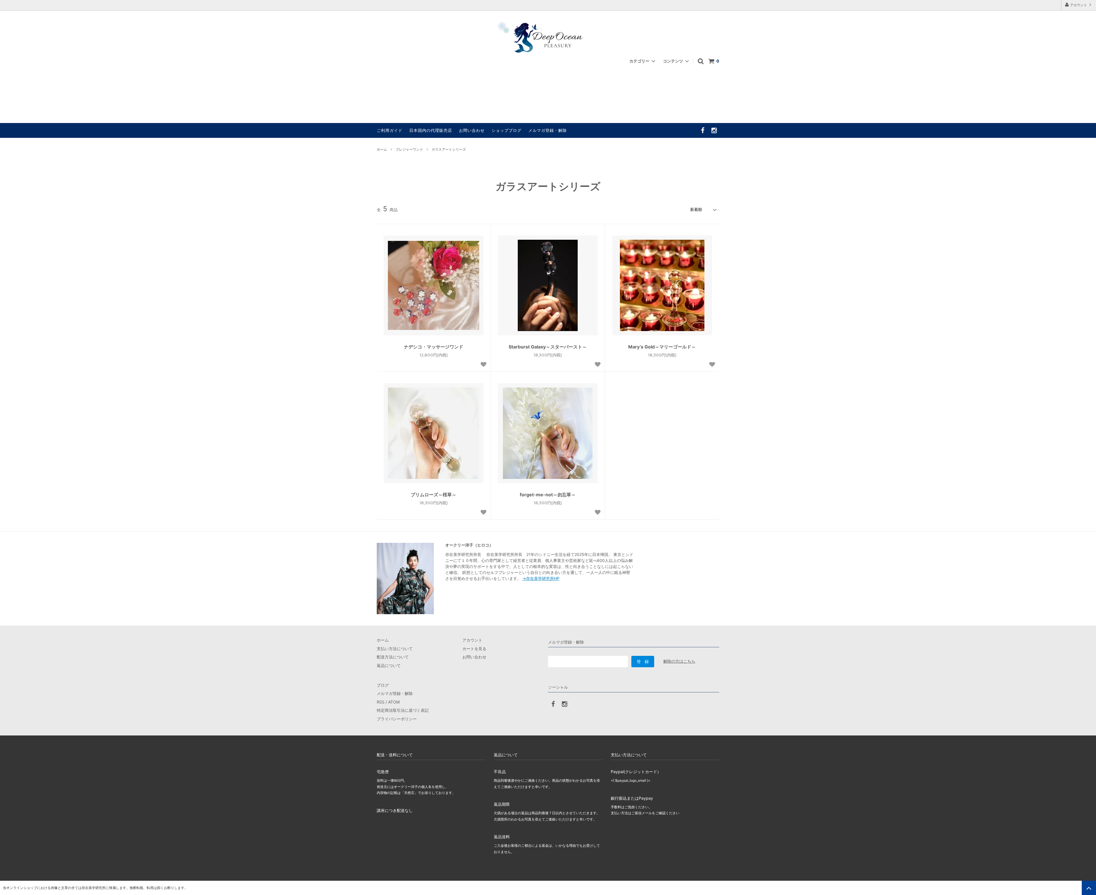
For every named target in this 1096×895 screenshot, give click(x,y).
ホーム (382, 149)
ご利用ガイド (389, 130)
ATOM (394, 702)
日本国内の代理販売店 (430, 130)
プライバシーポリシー (397, 718)
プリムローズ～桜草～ (433, 494)
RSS (380, 702)
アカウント (1078, 5)
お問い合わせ (472, 130)
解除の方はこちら (679, 661)
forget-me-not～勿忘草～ (548, 494)
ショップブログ (506, 130)
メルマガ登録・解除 (547, 130)
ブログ (383, 685)
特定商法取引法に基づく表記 (403, 710)
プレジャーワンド (409, 149)
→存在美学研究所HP (540, 578)
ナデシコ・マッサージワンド (433, 347)
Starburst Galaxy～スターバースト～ (548, 347)
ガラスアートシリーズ (449, 149)
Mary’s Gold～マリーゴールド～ (662, 347)
